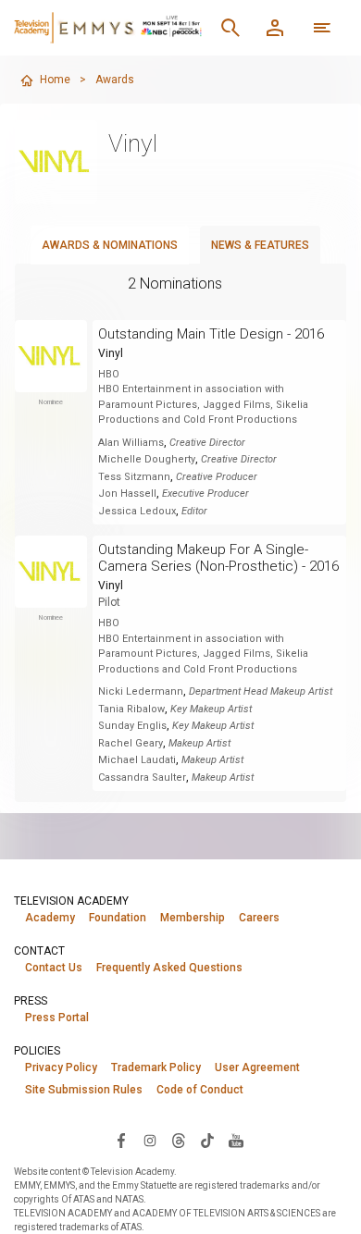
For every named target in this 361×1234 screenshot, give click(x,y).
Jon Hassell (127, 493)
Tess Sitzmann (134, 477)
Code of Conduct (199, 1089)
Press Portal (57, 1017)
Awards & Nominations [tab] (110, 245)
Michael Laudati (137, 760)
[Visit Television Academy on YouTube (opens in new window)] (236, 1140)
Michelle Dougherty (146, 459)
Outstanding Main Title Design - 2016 (211, 334)
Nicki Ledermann (140, 691)
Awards (114, 79)
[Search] (230, 28)
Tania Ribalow (131, 709)
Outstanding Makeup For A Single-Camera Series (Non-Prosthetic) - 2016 (218, 557)
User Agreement (257, 1067)
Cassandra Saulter (142, 777)
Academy (50, 917)
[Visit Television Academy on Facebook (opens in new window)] (121, 1140)
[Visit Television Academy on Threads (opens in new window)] (179, 1140)
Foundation (117, 917)
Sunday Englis (132, 726)
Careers (259, 917)
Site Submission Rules (84, 1089)
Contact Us (53, 967)
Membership (192, 917)
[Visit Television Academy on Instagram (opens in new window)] (150, 1140)
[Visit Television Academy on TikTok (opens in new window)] (207, 1140)
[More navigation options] (322, 28)
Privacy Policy (61, 1067)
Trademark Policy (156, 1067)
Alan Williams (131, 443)
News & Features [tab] (260, 245)
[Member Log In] (275, 28)
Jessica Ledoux (137, 511)
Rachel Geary (130, 743)
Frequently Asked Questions (169, 967)
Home (55, 79)
